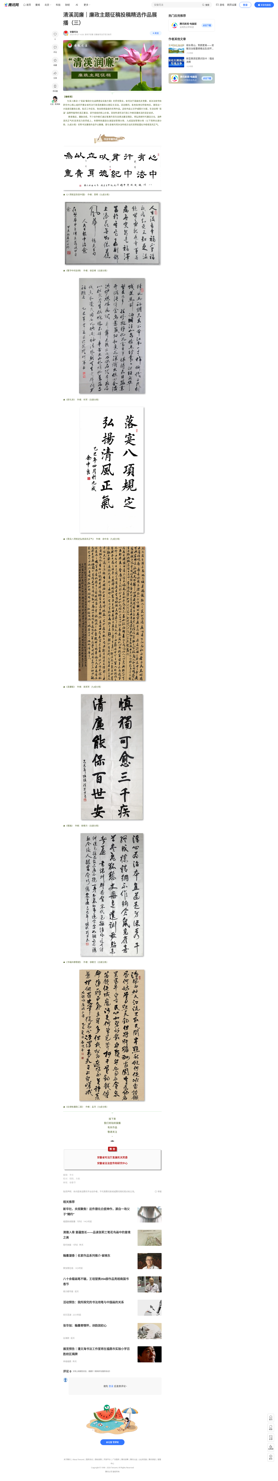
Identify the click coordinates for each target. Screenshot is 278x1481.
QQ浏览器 (143, 1459)
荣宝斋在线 (68, 1268)
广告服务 (116, 1459)
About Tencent (78, 1459)
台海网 (66, 1338)
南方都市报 (68, 1291)
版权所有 (116, 1471)
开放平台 (107, 1459)
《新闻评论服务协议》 (102, 1371)
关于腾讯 (67, 1459)
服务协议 (89, 1459)
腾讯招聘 (124, 1459)
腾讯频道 (152, 1459)
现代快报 (67, 1245)
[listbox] (112, 1281)
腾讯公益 (133, 1459)
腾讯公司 (108, 1471)
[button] (206, 25)
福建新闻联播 (69, 1221)
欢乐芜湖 (67, 1315)
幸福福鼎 (67, 1361)
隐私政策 (98, 1459)
